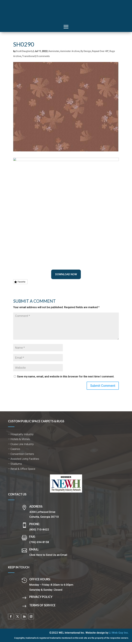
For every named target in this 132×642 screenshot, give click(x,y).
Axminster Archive (70, 51)
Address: (36, 506)
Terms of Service (42, 605)
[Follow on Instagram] (31, 616)
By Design (85, 51)
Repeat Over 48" (100, 51)
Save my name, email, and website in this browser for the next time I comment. (65, 376)
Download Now (66, 274)
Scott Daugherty (24, 51)
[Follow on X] (17, 616)
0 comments (43, 56)
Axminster (54, 51)
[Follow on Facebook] (11, 616)
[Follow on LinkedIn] (24, 616)
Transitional (28, 56)
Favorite (21, 282)
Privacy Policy (40, 597)
